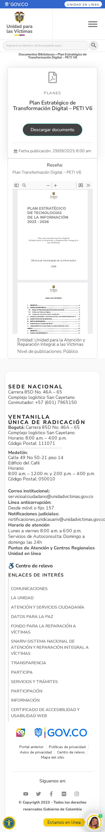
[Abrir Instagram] (78, 793)
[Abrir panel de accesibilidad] (9, 822)
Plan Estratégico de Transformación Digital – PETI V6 (52, 105)
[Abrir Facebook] (52, 793)
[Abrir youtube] (27, 793)
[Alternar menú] (92, 24)
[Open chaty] (94, 822)
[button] (23, 4)
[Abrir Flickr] (65, 793)
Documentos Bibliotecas (37, 54)
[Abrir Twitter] (40, 793)
